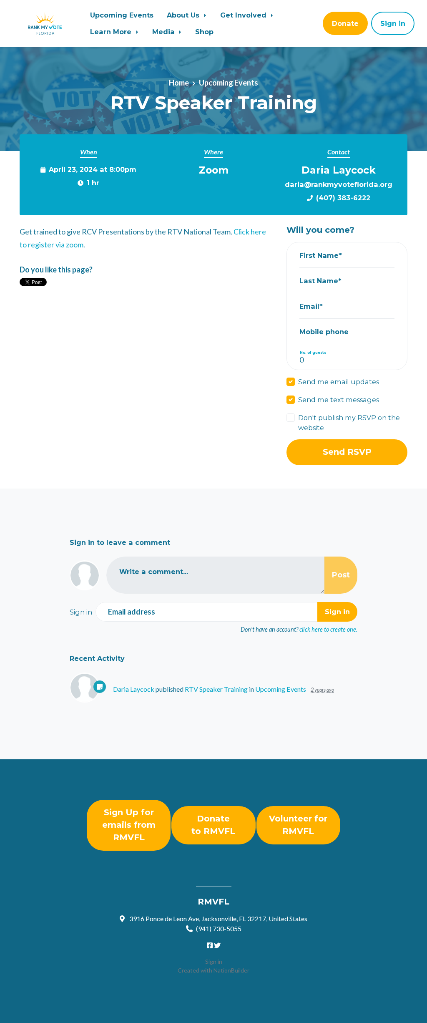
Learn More (111, 32)
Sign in (213, 961)
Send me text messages (338, 400)
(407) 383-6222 (343, 198)
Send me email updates (338, 382)
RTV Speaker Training (216, 689)
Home (179, 82)
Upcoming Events (121, 15)
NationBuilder (231, 970)
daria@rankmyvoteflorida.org (338, 184)
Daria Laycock (133, 689)
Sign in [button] (392, 23)
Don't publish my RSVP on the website (349, 422)
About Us (184, 15)
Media (164, 32)
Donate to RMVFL (213, 825)
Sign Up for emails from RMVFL (129, 824)
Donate (345, 23)
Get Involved (244, 15)
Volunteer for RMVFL (298, 825)
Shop (204, 32)
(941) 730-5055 (218, 928)
